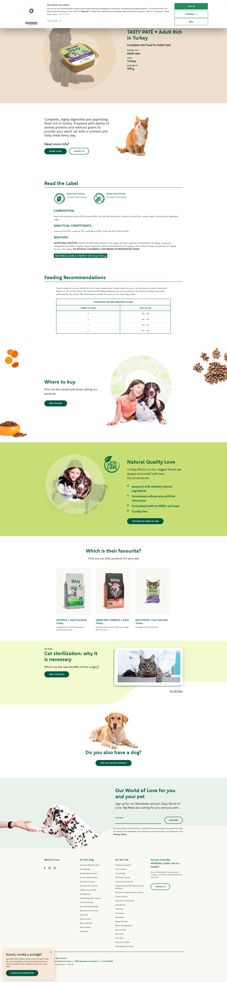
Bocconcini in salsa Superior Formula (129, 892)
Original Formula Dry (123, 865)
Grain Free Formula (87, 882)
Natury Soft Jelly (86, 923)
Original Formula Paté (88, 890)
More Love (119, 934)
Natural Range (85, 927)
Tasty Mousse (120, 905)
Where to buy (55, 151)
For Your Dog (87, 859)
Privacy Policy (120, 834)
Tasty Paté (84, 915)
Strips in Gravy (85, 919)
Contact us (79, 151)
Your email (119, 818)
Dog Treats (84, 931)
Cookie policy (60, 964)
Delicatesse (119, 913)
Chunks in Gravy (121, 896)
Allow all (191, 6)
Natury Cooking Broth (123, 926)
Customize (189, 14)
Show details (52, 21)
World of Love (51, 859)
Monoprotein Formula (88, 873)
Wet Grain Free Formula (89, 911)
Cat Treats (119, 938)
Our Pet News (176, 691)
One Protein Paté (86, 902)
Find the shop (55, 403)
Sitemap (70, 964)
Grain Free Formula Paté (89, 906)
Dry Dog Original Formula (89, 865)
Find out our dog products (113, 763)
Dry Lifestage (85, 869)
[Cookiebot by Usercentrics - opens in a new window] (31, 23)
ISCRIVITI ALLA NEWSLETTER (22, 973)
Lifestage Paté (85, 894)
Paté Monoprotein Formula (90, 898)
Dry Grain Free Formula (89, 886)
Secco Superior (121, 869)
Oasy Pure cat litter (122, 942)
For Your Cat (121, 859)
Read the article (56, 674)
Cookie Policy (64, 14)
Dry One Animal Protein (89, 877)
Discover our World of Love (145, 521)
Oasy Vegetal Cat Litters (124, 946)
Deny (191, 22)
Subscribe (173, 820)
